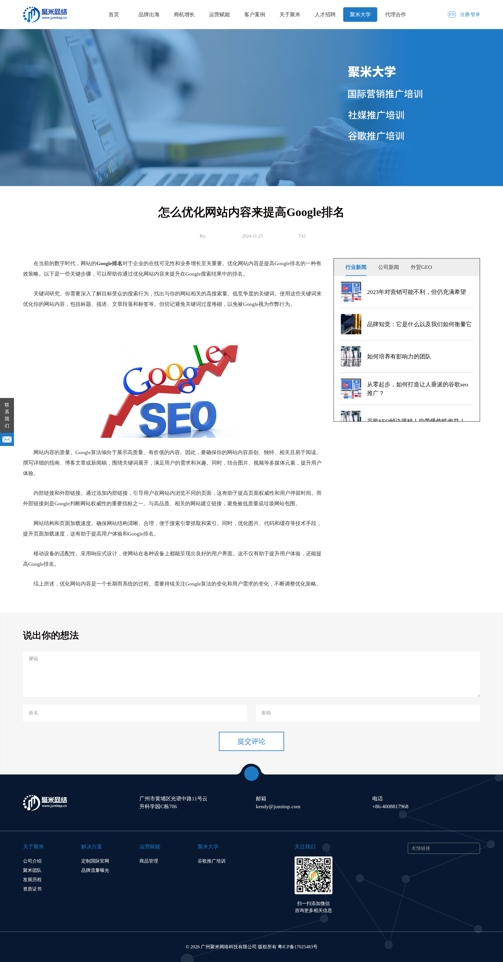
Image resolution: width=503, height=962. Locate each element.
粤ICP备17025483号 (298, 946)
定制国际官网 (95, 861)
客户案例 (254, 14)
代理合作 (395, 14)
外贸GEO (421, 267)
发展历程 (32, 879)
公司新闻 (388, 267)
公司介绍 (32, 861)
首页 (114, 14)
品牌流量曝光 (95, 870)
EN (452, 14)
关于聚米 (289, 14)
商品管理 (148, 861)
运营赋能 (219, 14)
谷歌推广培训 (212, 861)
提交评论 (251, 741)
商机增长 (184, 14)
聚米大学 (360, 14)
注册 (465, 14)
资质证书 (32, 888)
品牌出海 (149, 14)
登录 (475, 14)
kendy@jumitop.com (278, 806)
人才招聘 (325, 14)
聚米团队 (32, 870)
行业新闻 (356, 267)
